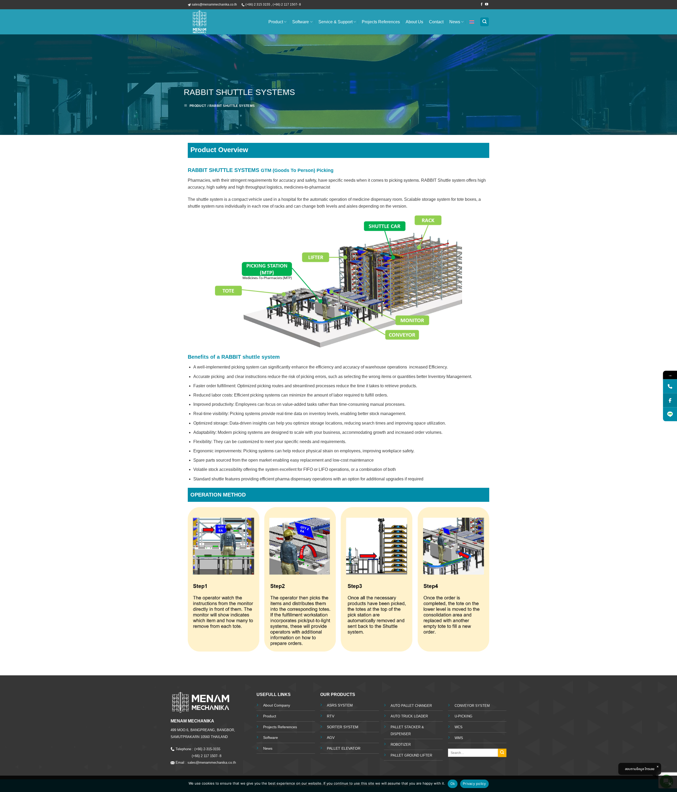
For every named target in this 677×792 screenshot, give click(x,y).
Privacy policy (474, 783)
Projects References (381, 22)
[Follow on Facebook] (481, 4)
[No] (670, 785)
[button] (484, 21)
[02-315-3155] (670, 386)
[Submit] (502, 753)
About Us (414, 22)
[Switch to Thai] (471, 22)
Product (275, 22)
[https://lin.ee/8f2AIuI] (670, 414)
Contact (436, 22)
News (454, 22)
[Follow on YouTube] (486, 4)
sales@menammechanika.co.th (212, 762)
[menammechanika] (218, 21)
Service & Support (335, 22)
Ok (452, 783)
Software (300, 22)
